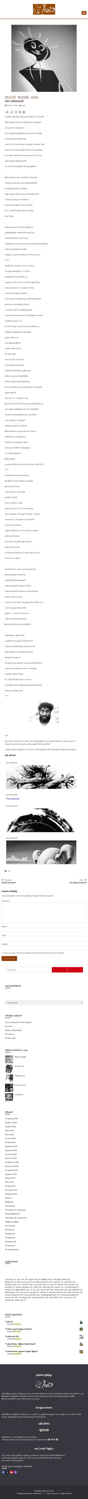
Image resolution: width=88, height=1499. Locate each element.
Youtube (11, 1472)
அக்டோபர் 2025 (10, 97)
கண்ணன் (27, 1284)
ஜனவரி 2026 (12, 1150)
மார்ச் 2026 (11, 1142)
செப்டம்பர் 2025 (13, 1166)
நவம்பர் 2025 (12, 1158)
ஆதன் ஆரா (35, 1279)
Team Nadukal (17, 1437)
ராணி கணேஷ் (56, 1297)
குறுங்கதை (11, 1237)
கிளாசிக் (73, 1284)
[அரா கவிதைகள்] (12, 798)
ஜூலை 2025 (12, 1174)
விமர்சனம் (10, 1230)
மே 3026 (10, 1134)
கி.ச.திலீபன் (61, 1284)
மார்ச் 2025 (11, 1186)
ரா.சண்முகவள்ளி (40, 1297)
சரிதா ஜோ (48, 1287)
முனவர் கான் (11, 1297)
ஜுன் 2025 (11, 1178)
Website (5, 944)
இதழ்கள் (10, 1202)
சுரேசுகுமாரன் (61, 1290)
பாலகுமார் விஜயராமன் (14, 1295)
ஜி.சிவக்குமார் (12, 1292)
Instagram (15, 1472)
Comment (6, 901)
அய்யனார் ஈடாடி (12, 1279)
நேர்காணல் (11, 1233)
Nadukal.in (5, 1437)
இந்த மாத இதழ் (23, 97)
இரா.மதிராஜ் (64, 1279)
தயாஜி (35, 1292)
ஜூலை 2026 (12, 1122)
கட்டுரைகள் (11, 1226)
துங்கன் (44, 1292)
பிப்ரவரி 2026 (12, 1146)
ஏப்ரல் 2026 (11, 1138)
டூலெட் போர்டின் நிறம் (14, 1030)
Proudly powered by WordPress (29, 1493)
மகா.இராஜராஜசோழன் (50, 1295)
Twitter (7, 1472)
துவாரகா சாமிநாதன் (57, 1292)
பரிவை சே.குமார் (74, 1292)
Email (4, 935)
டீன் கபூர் (25, 1292)
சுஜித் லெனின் (22, 1290)
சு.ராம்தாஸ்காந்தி (72, 1287)
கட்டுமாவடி (11, 1034)
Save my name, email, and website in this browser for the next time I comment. (34, 953)
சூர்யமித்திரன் (75, 1290)
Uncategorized (13, 1249)
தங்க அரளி (11, 1038)
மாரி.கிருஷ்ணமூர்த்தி (69, 1295)
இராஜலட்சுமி (11, 1282)
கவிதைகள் (34, 97)
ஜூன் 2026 (11, 1126)
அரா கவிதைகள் (11, 762)
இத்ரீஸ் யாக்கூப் (49, 1279)
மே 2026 (10, 1130)
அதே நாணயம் (20, 1075)
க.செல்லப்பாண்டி (13, 1284)
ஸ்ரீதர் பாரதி (20, 1300)
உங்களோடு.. (11, 1206)
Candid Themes (65, 1493)
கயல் (50, 1284)
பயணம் (9, 1026)
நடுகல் (23, 105)
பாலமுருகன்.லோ (32, 1295)
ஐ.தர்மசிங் (69, 1282)
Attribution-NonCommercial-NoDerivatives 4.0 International (24, 1440)
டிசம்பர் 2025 (12, 1154)
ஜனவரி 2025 (12, 1194)
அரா (9, 871)
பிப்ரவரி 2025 (12, 1190)
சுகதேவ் (9, 1290)
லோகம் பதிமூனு (20, 1057)
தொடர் (9, 1198)
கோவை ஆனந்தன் (24, 1287)
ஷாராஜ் (9, 1300)
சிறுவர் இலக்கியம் (13, 1214)
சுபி (33, 1290)
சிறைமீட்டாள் (19, 1066)
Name (4, 926)
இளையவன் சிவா (45, 1282)
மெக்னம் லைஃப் (20, 1085)
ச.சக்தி (37, 1287)
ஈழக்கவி (58, 1282)
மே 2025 (10, 1182)
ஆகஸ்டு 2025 (12, 1170)
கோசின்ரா (10, 1287)
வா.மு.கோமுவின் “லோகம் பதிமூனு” (19, 1022)
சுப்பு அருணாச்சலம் (45, 1290)
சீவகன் (59, 1287)
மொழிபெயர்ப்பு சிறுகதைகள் (17, 1218)
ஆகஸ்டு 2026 (12, 1118)
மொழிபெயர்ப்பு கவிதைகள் (16, 1210)
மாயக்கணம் (19, 1094)
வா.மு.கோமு (70, 1297)
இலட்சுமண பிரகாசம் (26, 1282)
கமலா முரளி (39, 1284)
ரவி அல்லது (25, 1297)
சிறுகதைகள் (11, 1241)
